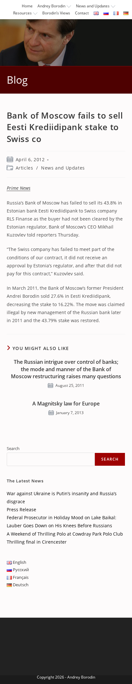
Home (27, 6)
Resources (22, 13)
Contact (82, 13)
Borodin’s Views (56, 13)
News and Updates (93, 6)
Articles (24, 168)
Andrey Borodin (51, 6)
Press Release (21, 509)
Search (13, 448)
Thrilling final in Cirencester (37, 542)
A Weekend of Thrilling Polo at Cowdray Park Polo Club (65, 534)
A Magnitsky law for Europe (66, 403)
